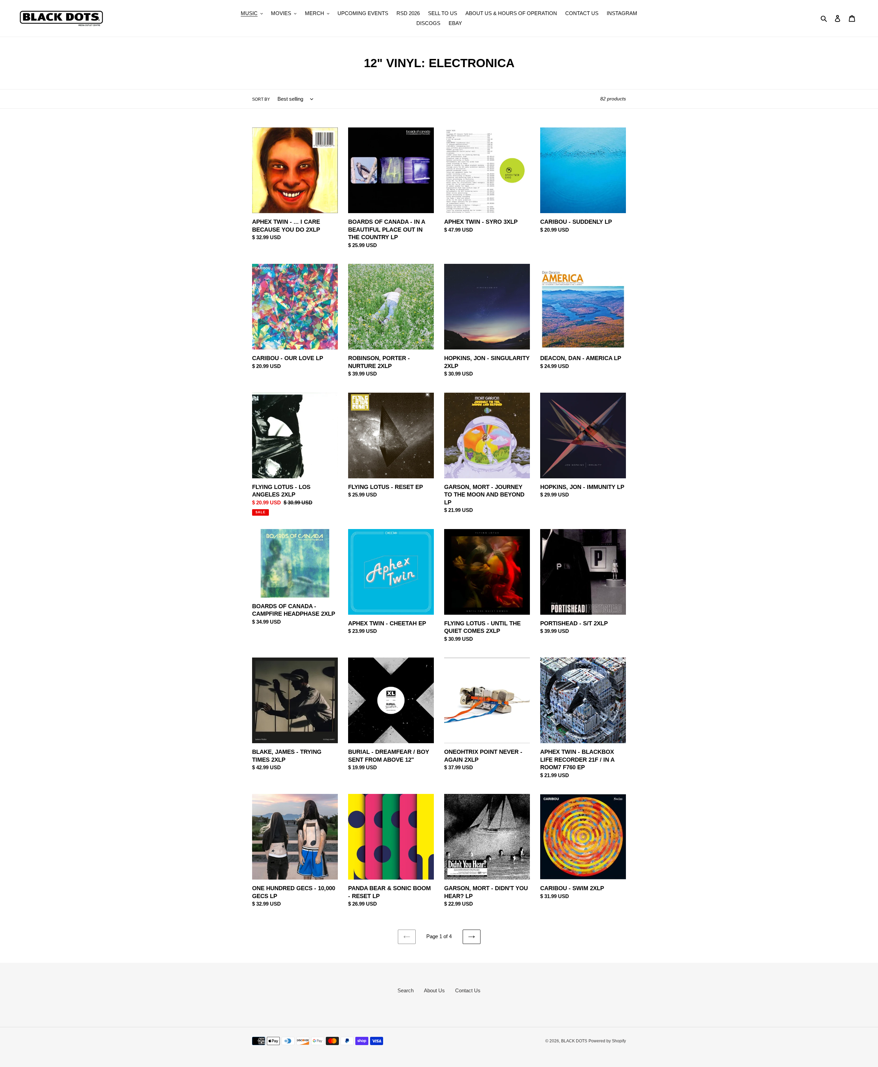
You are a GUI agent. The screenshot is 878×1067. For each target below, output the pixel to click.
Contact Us (467, 990)
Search (406, 990)
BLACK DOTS (574, 1041)
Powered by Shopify (607, 1041)
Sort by (261, 99)
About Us (434, 990)
